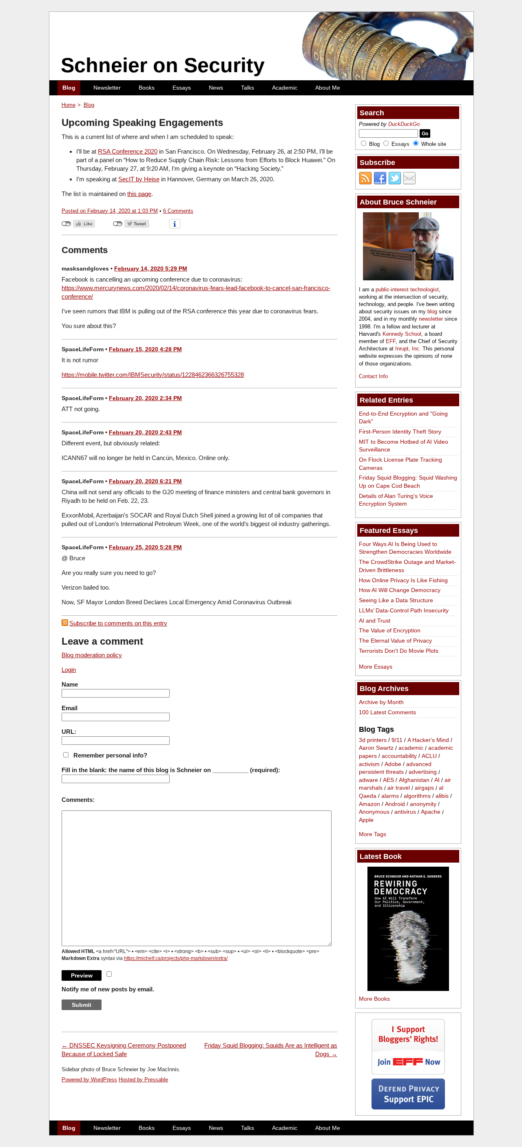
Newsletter (107, 87)
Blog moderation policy (92, 655)
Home (68, 105)
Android (395, 804)
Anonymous (374, 812)
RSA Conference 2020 (127, 151)
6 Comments (178, 211)
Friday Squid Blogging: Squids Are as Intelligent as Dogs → (270, 1049)
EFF (391, 341)
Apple (366, 820)
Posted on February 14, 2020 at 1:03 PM (110, 211)
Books (147, 87)
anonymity (423, 804)
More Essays (375, 666)
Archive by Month (381, 702)
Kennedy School (402, 334)
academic (410, 748)
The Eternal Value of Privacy (395, 640)
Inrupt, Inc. (408, 349)
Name (70, 684)
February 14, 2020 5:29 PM (150, 268)
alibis (442, 796)
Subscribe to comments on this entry (118, 623)
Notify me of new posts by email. (108, 989)
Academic (284, 87)
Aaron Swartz (376, 748)
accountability (399, 756)
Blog (68, 87)
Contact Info (373, 376)
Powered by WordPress (89, 1080)
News (216, 87)
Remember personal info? (110, 755)
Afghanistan (414, 780)
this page (139, 193)
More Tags (372, 834)
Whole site (433, 144)
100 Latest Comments (387, 712)
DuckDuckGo (404, 124)
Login (69, 669)
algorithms (417, 796)
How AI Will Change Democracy (399, 590)
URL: (69, 731)
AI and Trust (374, 620)
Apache (430, 812)
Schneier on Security (163, 65)
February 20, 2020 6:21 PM (145, 481)
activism (369, 764)
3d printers (373, 740)
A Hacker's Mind (428, 740)
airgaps (424, 788)
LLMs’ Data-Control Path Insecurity (404, 610)
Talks (247, 87)
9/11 (397, 740)
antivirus (405, 812)
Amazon (369, 804)
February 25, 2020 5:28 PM (145, 547)
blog (432, 311)
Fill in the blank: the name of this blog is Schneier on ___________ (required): (171, 769)
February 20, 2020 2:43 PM (145, 432)
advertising (423, 772)
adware (368, 780)
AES (388, 780)
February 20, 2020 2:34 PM (145, 398)
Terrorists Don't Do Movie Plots (398, 650)
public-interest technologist (407, 289)
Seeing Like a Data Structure (396, 600)
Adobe (393, 764)
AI (437, 780)
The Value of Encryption (389, 630)
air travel (398, 788)
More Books (374, 998)
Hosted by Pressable (143, 1080)
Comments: (78, 799)
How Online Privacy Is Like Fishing (403, 580)
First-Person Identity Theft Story (400, 431)
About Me (327, 87)
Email (69, 707)
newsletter (431, 319)
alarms (390, 796)
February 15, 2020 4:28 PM (145, 349)
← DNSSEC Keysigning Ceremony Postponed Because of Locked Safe (124, 1049)
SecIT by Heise (138, 179)
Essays (182, 87)
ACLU (429, 756)
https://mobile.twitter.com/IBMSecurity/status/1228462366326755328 (153, 374)
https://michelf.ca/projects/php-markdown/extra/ (176, 958)
